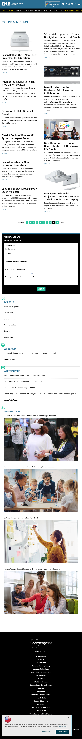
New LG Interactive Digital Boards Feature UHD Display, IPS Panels (61, 146)
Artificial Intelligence (11, 306)
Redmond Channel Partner (41, 694)
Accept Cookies (62, 731)
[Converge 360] (41, 643)
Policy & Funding (10, 325)
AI (50, 10)
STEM (45, 10)
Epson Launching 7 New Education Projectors (15, 163)
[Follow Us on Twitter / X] (69, 4)
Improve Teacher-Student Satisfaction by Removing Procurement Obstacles (32, 569)
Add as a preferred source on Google (54, 4)
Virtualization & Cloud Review (41, 714)
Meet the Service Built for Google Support (19, 387)
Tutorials (19, 10)
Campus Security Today (41, 666)
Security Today (41, 698)
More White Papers (11, 400)
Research (38, 10)
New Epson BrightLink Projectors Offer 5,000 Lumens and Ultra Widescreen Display (61, 196)
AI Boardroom (41, 656)
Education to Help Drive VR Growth (17, 112)
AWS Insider (41, 662)
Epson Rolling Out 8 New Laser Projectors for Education (19, 56)
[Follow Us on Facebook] (66, 4)
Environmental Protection (41, 672)
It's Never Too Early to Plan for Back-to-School (21, 518)
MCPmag (41, 678)
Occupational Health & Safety (41, 685)
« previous (21, 222)
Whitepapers (12, 371)
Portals (9, 302)
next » (63, 222)
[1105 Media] (41, 652)
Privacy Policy (20, 269)
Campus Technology (41, 669)
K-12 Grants (29, 10)
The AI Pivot (41, 710)
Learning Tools (9, 319)
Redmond (41, 691)
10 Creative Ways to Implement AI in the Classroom (23, 381)
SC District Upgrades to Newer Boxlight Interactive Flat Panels (62, 35)
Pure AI (41, 688)
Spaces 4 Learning (41, 701)
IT (61, 10)
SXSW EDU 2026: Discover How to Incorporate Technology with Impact (30, 416)
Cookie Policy (63, 726)
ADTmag (41, 659)
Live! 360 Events (41, 675)
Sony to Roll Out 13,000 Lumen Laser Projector (19, 190)
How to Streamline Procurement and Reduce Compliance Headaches (29, 467)
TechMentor (41, 704)
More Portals (9, 337)
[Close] (68, 717)
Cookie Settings (45, 731)
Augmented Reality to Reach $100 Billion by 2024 (18, 83)
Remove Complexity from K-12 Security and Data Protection (26, 375)
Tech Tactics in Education (41, 707)
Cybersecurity (9, 313)
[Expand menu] (79, 4)
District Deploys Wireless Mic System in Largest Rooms (18, 136)
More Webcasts (9, 359)
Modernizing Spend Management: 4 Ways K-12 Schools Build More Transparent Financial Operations (41, 394)
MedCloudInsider (41, 682)
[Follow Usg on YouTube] (72, 4)
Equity (56, 10)
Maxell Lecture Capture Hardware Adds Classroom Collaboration (59, 90)
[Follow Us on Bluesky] (63, 4)
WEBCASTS (10, 348)
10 (57, 222)
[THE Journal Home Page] (12, 4)
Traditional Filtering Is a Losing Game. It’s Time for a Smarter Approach (30, 353)
